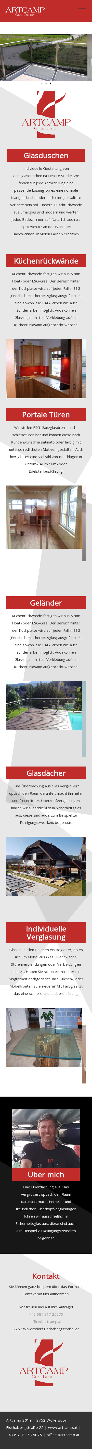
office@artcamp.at (63, 1434)
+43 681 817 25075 (46, 1314)
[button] (41, 83)
